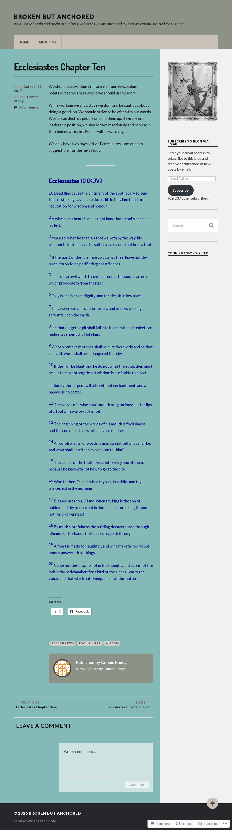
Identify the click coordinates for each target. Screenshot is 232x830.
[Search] (211, 225)
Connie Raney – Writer (188, 253)
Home (24, 42)
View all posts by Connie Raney (100, 668)
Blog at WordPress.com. (35, 821)
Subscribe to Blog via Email (188, 143)
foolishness (89, 643)
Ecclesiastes (63, 643)
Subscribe (180, 190)
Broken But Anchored (54, 16)
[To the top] (212, 803)
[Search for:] (193, 225)
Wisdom (112, 643)
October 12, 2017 (28, 88)
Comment (137, 785)
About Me (48, 42)
